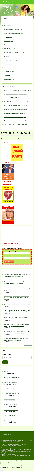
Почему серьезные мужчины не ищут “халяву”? (16, 105)
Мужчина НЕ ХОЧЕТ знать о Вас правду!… (15, 117)
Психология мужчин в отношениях (13, 29)
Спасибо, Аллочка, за (9, 399)
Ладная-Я (9, 2)
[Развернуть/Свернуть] (26, 33)
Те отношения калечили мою (11, 393)
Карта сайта (7, 434)
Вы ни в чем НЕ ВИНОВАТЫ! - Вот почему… (15, 97)
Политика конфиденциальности (10, 444)
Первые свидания (8, 25)
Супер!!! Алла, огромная (10, 382)
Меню (31, 3)
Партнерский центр (9, 79)
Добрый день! (7, 371)
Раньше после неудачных (10, 404)
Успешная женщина (9, 64)
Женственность (8, 37)
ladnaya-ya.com (28, 455)
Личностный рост (8, 44)
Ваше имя (6, 255)
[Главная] (3, 2)
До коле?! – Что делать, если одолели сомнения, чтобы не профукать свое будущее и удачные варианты (16, 297)
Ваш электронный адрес (10, 251)
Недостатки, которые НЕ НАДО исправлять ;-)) (16, 94)
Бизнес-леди (7, 56)
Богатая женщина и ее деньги (11, 60)
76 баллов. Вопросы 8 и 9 (10, 388)
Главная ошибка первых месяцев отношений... (16, 124)
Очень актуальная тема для (11, 410)
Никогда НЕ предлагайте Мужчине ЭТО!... (15, 113)
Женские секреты (8, 41)
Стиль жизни (7, 75)
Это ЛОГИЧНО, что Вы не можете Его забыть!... (16, 101)
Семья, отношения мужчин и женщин (13, 33)
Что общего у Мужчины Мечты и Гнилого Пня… (16, 109)
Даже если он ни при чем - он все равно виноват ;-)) (17, 90)
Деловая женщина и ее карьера (12, 52)
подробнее (5, 127)
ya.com (17, 441)
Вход (26, 3)
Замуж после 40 (8, 21)
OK (1, 469)
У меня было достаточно (10, 421)
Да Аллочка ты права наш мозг (12, 377)
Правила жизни (8, 48)
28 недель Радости (9, 71)
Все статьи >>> (28, 345)
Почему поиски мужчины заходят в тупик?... (15, 120)
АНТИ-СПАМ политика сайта (16, 445)
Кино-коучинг (7, 67)
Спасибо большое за (9, 415)
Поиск (5, 362)
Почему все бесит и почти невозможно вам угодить (17, 304)
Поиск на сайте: (6, 354)
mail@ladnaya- (11, 441)
